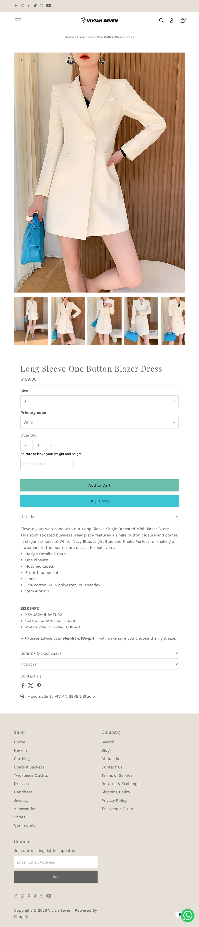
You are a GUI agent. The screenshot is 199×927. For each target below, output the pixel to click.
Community (25, 825)
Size (24, 391)
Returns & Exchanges (121, 783)
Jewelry (21, 800)
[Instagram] (22, 6)
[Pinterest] (29, 6)
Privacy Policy (114, 800)
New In (20, 750)
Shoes (19, 817)
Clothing (22, 758)
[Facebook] (16, 6)
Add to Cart (99, 485)
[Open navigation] (18, 20)
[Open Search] (161, 20)
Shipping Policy (115, 792)
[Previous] (21, 60)
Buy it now (99, 501)
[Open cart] (182, 20)
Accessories (25, 808)
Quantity (28, 435)
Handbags (23, 792)
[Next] (33, 60)
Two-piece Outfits (31, 775)
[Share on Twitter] (31, 686)
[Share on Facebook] (23, 686)
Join (56, 876)
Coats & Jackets (29, 767)
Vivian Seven (59, 910)
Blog (105, 750)
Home (69, 37)
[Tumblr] (41, 6)
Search (108, 742)
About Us (110, 758)
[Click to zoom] (177, 60)
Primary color (33, 412)
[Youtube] (48, 6)
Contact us (30, 676)
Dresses (21, 783)
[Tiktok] (35, 6)
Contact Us (112, 767)
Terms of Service (117, 775)
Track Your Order (117, 808)
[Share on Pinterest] (39, 686)
